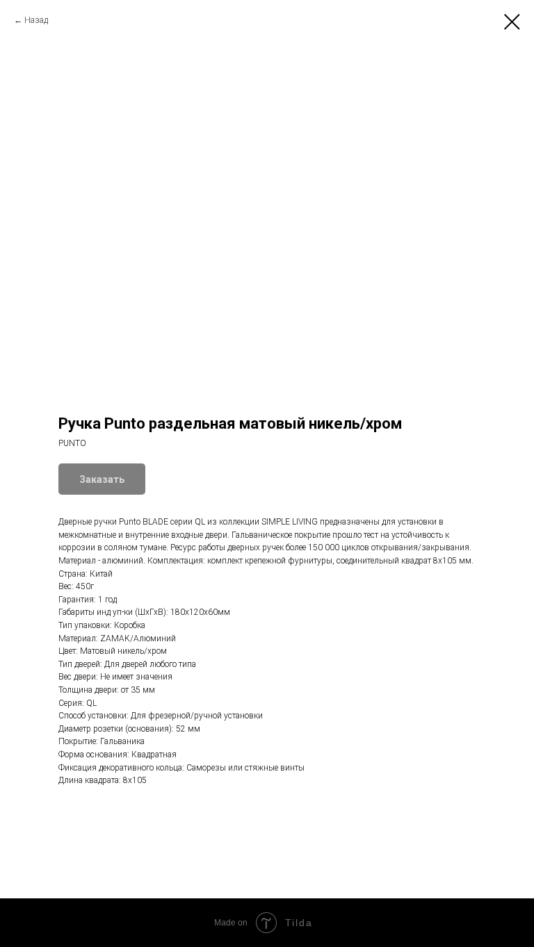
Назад (36, 20)
